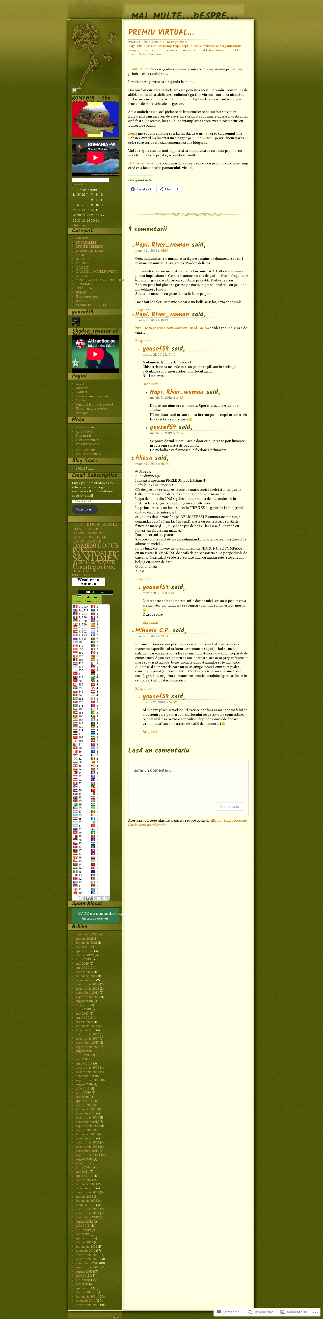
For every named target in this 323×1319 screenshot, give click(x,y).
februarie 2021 (86, 942)
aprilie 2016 (84, 1101)
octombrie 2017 (87, 1042)
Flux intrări (84, 435)
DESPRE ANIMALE (90, 251)
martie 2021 (84, 938)
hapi (185, 46)
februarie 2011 (86, 1296)
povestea (146, 50)
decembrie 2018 (87, 984)
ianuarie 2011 (85, 1300)
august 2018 (84, 1001)
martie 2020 (85, 955)
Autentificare (85, 431)
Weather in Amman (88, 582)
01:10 (164, 250)
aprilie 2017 (84, 1063)
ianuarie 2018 (85, 1030)
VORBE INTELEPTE (91, 305)
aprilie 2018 (84, 1017)
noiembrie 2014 (87, 1147)
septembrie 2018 (88, 997)
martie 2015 (84, 1130)
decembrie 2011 (87, 1255)
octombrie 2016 (87, 1076)
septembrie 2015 (88, 1126)
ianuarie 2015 (85, 1138)
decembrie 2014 (87, 1142)
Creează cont (85, 427)
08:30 (165, 464)
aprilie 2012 (84, 1238)
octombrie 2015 (87, 1122)
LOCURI (82, 263)
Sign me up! (84, 509)
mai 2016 (82, 1097)
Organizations (230, 46)
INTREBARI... (98, 537)
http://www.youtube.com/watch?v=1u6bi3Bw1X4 (172, 328)
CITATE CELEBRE (89, 246)
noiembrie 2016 (87, 1072)
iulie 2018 (83, 1005)
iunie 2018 (83, 1009)
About (80, 383)
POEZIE (82, 276)
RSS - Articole (86, 450)
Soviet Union (237, 50)
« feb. (75, 225)
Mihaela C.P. (141, 69)
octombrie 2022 (87, 934)
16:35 (179, 397)
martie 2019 (84, 972)
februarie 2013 (86, 1200)
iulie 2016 (83, 1088)
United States (138, 54)
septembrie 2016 (88, 1080)
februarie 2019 (86, 976)
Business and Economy (154, 46)
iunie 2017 (83, 1055)
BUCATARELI (86, 242)
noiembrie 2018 (87, 988)
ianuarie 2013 (85, 1205)
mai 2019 (82, 963)
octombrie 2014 (87, 1151)
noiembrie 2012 (87, 1213)
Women (155, 54)
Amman (97, 592)
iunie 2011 (83, 1280)
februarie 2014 (86, 1184)
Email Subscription (95, 475)
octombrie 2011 (87, 1263)
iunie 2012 (83, 1230)
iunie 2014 (83, 1167)
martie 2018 (84, 1022)
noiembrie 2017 (87, 1038)
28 (84, 220)
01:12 (164, 320)
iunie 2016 (83, 1092)
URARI (81, 301)
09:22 (173, 702)
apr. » (85, 225)
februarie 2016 (86, 1109)
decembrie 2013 (87, 1192)
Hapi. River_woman (142, 163)
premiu (159, 50)
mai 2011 (82, 1284)
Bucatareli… (84, 388)
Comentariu (229, 806)
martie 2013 (84, 1196)
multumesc (210, 46)
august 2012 (84, 1221)
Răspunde (143, 341)
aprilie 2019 (84, 967)
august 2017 (84, 1051)
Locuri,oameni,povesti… (93, 396)
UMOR (81, 292)
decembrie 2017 (87, 1034)
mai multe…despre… (184, 10)
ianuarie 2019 (85, 980)
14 (83, 210)
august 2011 (84, 1271)
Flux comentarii (87, 440)
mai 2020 (83, 947)
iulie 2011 (82, 1275)
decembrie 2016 (87, 1067)
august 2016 (84, 1084)
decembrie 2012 (87, 1209)
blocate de (98, 917)
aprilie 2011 (84, 1288)
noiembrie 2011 (87, 1259)
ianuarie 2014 (85, 1188)
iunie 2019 (83, 959)
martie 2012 (84, 1242)
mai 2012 (82, 1234)
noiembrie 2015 (87, 1117)
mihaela (195, 46)
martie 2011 (84, 1292)
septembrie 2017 (88, 1047)
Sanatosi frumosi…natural (94, 404)
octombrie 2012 (87, 1217)
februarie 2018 (86, 1026)
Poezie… (82, 400)
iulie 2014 (83, 1163)
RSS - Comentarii (88, 454)
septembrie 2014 (88, 1155)
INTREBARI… (86, 259)
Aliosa (143, 458)
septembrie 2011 (88, 1267)
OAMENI (83, 267)
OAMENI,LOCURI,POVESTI (97, 271)
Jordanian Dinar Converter (86, 599)
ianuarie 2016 (85, 1113)
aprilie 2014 (84, 1176)
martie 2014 (84, 1180)
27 (78, 220)
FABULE (82, 255)
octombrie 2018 (87, 992)
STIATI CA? (84, 288)
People (133, 50)
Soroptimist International (206, 50)
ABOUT (82, 238)
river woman (176, 50)
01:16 (171, 354)
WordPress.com (88, 444)
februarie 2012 (86, 1246)
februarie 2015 (86, 1134)
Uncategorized (175, 42)
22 (88, 215)
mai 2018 (82, 1013)
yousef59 (156, 349)
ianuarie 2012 (85, 1250)
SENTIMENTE (87, 284)
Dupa (176, 46)
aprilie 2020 (84, 951)
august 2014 (84, 1159)
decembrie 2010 (87, 1305)
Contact (81, 392)
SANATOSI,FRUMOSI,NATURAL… (101, 280)
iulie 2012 (83, 1225)
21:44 (164, 636)
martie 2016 (84, 1105)
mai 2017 (82, 1059)
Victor (207, 138)
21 (83, 215)
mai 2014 (82, 1171)
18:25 (179, 433)
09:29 (172, 593)
